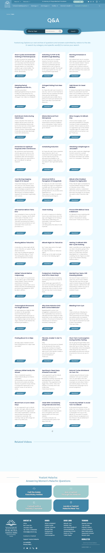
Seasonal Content (88, 533)
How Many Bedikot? (70, 527)
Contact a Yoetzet (29, 536)
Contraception (50, 535)
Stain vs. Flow (68, 533)
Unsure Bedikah (69, 529)
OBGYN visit (48, 533)
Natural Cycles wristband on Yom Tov (79, 371)
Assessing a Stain (69, 531)
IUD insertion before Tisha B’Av (24, 211)
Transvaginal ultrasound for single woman (24, 307)
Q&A (53, 20)
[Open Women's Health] (72, 6)
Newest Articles (87, 523)
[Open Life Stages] (49, 6)
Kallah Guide (49, 525)
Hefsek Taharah (50, 527)
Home (8, 14)
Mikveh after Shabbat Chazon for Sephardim (78, 180)
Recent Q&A (86, 535)
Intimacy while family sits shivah (25, 371)
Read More (20, 76)
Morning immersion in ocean (77, 56)
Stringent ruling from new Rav (52, 86)
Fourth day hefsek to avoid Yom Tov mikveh (79, 404)
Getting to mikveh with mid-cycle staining (78, 243)
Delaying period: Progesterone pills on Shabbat (23, 87)
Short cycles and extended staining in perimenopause (25, 56)
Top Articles (86, 525)
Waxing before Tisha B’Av (24, 243)
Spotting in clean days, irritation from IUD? (51, 371)
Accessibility (27, 542)
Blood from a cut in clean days (24, 404)
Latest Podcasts (87, 529)
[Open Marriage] (37, 6)
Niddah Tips (68, 525)
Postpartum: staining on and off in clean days (51, 274)
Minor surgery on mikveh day (78, 117)
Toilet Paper (68, 535)
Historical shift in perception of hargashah (51, 180)
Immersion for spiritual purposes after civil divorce (25, 148)
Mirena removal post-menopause (50, 117)
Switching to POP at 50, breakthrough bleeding (51, 56)
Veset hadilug (47, 210)
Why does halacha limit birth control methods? (51, 307)
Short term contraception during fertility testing (79, 339)
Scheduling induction (50, 147)
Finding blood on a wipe (24, 338)
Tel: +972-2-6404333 (30, 530)
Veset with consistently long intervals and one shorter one (51, 405)
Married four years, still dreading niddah (78, 274)
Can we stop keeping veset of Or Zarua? (23, 180)
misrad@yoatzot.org (30, 532)
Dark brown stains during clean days (24, 117)
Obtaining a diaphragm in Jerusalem (79, 148)
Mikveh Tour (68, 523)
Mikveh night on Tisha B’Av (52, 243)
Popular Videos (87, 527)
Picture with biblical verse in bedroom (79, 211)
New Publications (87, 531)
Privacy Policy (27, 544)
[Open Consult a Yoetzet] (88, 6)
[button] (16, 456)
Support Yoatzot (28, 539)
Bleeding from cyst (76, 306)
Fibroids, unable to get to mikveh (52, 339)
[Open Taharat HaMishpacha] (28, 6)
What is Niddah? (50, 523)
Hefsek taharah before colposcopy (23, 274)
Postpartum (49, 531)
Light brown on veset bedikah (77, 86)
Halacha (36, 539)
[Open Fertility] (57, 6)
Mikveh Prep (49, 529)
